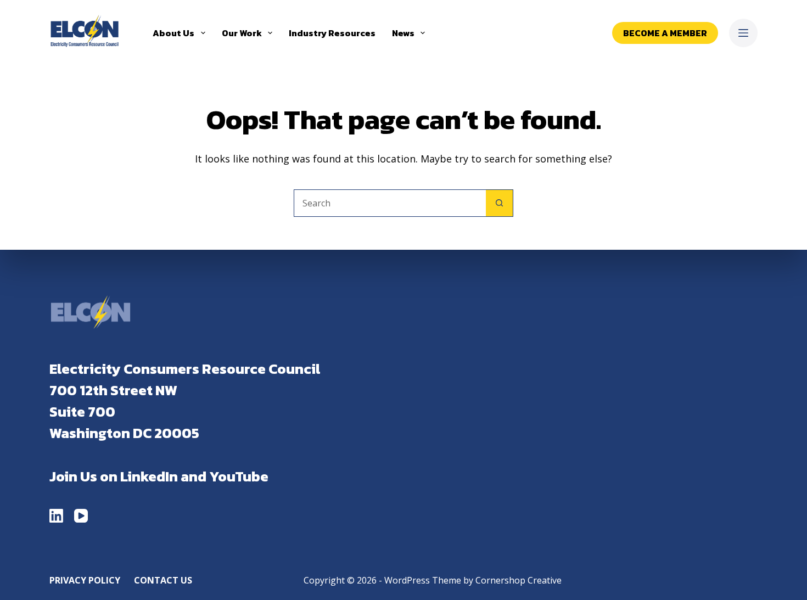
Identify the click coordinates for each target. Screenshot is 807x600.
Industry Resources (332, 33)
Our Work (242, 33)
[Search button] (499, 203)
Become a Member (665, 33)
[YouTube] (81, 516)
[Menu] (743, 33)
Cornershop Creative (518, 580)
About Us (173, 33)
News (403, 33)
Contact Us (163, 580)
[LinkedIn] (56, 516)
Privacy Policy (84, 580)
